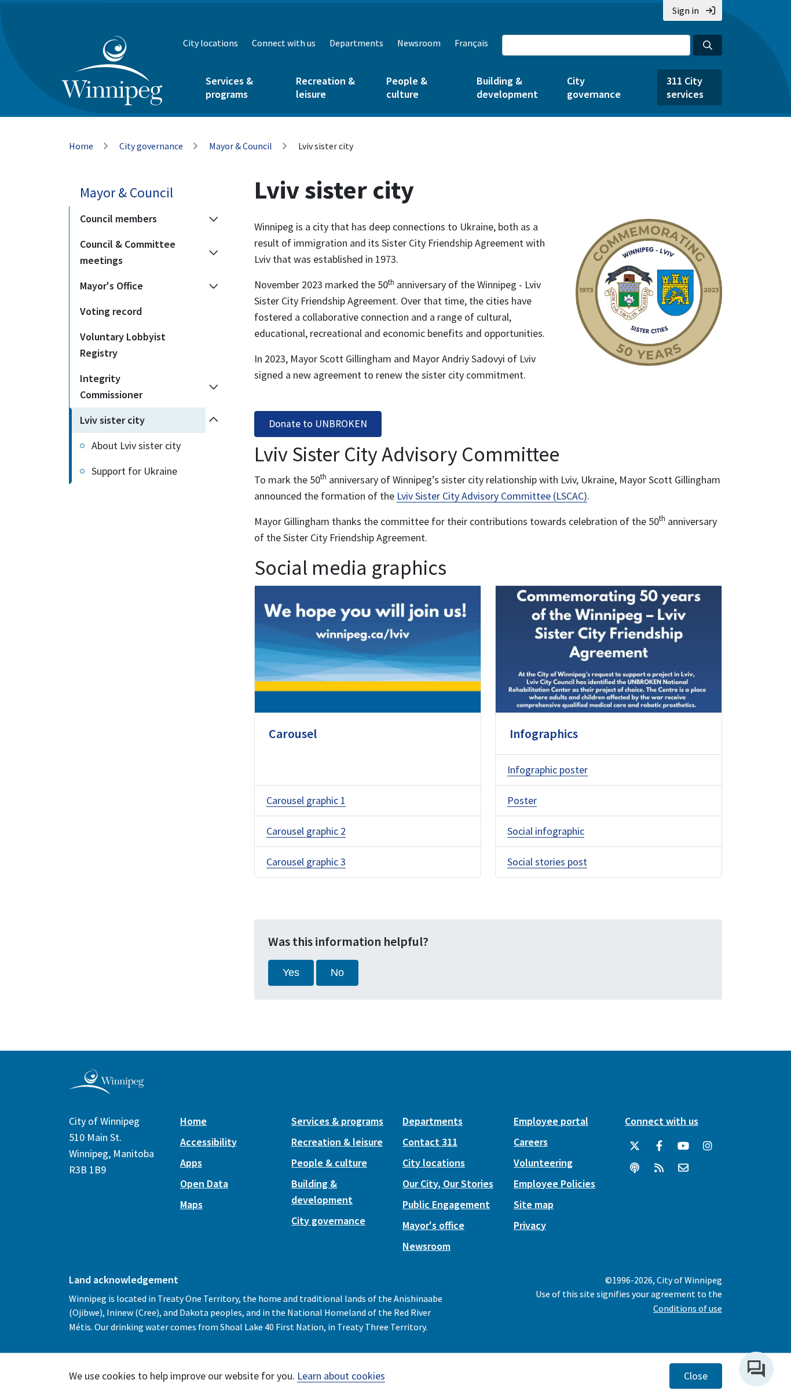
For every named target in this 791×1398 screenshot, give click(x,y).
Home (81, 146)
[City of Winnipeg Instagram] (707, 1146)
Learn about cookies (341, 1375)
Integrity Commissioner (111, 386)
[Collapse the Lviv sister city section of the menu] (214, 420)
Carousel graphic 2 (306, 831)
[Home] (112, 70)
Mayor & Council (240, 146)
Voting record (111, 311)
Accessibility (208, 1142)
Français (471, 43)
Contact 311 (429, 1142)
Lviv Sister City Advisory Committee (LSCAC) (492, 495)
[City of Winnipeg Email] (683, 1168)
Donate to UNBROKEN (318, 423)
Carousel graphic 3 (306, 861)
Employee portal (551, 1121)
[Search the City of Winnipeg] (707, 45)
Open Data (204, 1183)
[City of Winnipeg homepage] (106, 1089)
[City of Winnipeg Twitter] (634, 1146)
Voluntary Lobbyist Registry (123, 344)
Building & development (507, 87)
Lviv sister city (112, 420)
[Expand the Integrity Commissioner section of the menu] (214, 386)
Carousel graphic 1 (306, 800)
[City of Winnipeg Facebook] (659, 1146)
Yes (291, 972)
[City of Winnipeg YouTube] (683, 1146)
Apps (191, 1162)
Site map (534, 1204)
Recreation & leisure (325, 87)
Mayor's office (433, 1225)
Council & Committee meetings (127, 252)
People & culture (406, 87)
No (337, 972)
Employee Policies (554, 1183)
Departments (356, 43)
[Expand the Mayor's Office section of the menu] (214, 286)
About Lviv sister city (136, 445)
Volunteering (543, 1162)
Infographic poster (547, 769)
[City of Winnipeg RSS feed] (659, 1168)
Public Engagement (446, 1204)
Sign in (685, 10)
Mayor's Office (111, 285)
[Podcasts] (634, 1168)
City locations (210, 43)
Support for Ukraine (134, 471)
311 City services (685, 87)
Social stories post (547, 861)
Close (696, 1376)
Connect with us (284, 43)
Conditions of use (687, 1308)
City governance (594, 87)
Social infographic (545, 831)
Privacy (530, 1225)
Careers (531, 1142)
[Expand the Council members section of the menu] (214, 219)
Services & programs (229, 87)
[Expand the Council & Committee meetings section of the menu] (214, 252)
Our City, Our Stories (447, 1183)
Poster (522, 800)
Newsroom (419, 43)
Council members (118, 218)
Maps (191, 1204)
